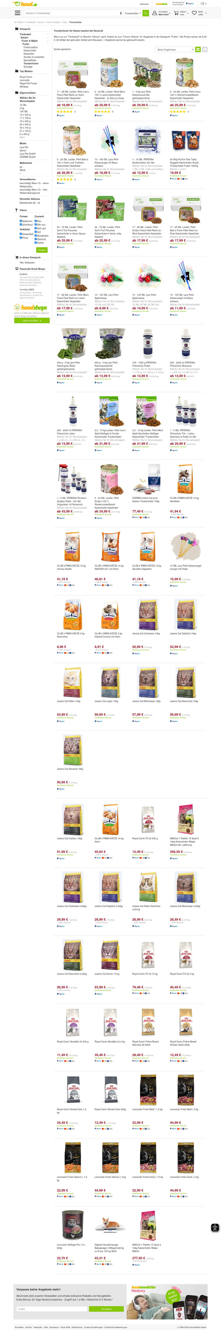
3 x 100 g (148, 372)
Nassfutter (29, 53)
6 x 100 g (159, 372)
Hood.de (24, 4)
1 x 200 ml (175, 372)
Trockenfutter (31, 63)
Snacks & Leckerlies (34, 56)
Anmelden (106, 1309)
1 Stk (135, 169)
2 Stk (141, 169)
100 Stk (110, 304)
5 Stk (147, 169)
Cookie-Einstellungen (93, 1327)
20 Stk (143, 304)
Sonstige (28, 66)
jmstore (23, 274)
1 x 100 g (137, 372)
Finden (41, 250)
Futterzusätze (31, 47)
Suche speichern (62, 49)
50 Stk (151, 304)
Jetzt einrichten (31, 320)
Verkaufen (144, 4)
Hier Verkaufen (27, 262)
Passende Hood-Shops (32, 268)
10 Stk (98, 304)
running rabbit (27, 289)
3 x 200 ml (187, 372)
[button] (204, 3)
